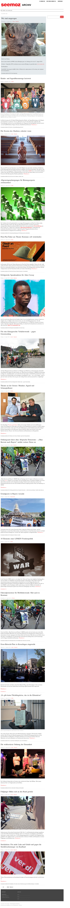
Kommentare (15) (3, 589)
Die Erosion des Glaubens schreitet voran (16, 131)
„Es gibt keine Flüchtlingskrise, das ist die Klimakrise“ (21, 695)
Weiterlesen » (34, 124)
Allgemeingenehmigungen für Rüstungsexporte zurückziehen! (18, 181)
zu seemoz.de (42, 1)
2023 (18, 894)
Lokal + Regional (16, 21)
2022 (18, 896)
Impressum (60, 1)
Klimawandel (13, 496)
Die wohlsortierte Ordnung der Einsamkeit (16, 744)
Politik (12, 185)
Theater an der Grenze (13, 424)
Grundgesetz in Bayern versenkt (12, 493)
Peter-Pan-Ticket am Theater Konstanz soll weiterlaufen (21, 236)
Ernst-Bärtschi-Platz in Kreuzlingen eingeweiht (18, 644)
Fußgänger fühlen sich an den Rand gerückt (17, 791)
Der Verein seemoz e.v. (51, 1)
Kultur (13, 81)
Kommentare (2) (3, 691)
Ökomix (13, 598)
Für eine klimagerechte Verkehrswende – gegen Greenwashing (18, 332)
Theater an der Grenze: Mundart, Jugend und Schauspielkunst (17, 386)
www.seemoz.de (40, 64)
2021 (18, 898)
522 (8, 887)
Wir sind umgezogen (9, 18)
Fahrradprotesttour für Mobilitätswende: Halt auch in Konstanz (20, 593)
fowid (30, 171)
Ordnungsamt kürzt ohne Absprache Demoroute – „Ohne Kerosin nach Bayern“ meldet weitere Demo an (22, 440)
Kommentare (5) (3, 840)
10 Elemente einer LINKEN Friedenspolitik (17, 538)
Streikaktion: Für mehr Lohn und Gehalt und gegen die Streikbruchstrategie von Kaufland (21, 845)
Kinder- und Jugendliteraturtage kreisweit (16, 78)
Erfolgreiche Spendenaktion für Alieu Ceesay (17, 275)
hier (6, 480)
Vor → (11, 887)
